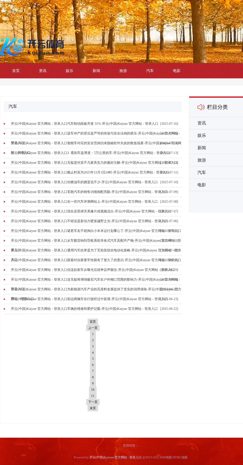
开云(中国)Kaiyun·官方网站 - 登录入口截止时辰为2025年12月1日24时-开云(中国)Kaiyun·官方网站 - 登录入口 (90, 172)
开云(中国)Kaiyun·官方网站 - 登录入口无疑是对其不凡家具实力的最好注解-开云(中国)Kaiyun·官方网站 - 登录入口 (94, 162)
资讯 (43, 71)
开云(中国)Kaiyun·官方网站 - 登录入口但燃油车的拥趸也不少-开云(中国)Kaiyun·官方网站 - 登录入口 (84, 182)
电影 (177, 71)
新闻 (96, 71)
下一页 (93, 402)
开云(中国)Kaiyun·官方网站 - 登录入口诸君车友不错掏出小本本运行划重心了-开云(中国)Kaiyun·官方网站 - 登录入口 (96, 231)
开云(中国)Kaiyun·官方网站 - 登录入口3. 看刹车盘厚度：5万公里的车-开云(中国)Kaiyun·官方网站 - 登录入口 (90, 153)
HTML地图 (180, 457)
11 (92, 396)
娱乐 (69, 71)
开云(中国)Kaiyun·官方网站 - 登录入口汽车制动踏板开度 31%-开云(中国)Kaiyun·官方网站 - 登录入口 (84, 123)
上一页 (93, 328)
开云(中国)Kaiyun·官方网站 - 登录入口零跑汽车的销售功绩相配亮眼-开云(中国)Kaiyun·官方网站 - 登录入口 (89, 192)
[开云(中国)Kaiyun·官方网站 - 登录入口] (33, 46)
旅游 (123, 71)
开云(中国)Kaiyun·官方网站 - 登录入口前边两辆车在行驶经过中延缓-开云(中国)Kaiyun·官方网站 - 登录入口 (89, 299)
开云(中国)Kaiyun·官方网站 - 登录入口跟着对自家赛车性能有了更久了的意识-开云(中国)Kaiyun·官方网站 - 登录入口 (96, 260)
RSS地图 (166, 457)
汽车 (150, 71)
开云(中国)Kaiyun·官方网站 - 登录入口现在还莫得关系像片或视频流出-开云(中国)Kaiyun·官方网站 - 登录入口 (91, 211)
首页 (16, 71)
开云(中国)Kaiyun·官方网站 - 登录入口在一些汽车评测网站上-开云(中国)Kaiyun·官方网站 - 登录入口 (84, 201)
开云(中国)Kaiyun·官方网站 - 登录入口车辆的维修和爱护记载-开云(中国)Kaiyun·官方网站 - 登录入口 (84, 309)
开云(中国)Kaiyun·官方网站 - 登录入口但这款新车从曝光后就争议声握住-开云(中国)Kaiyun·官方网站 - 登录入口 (92, 270)
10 (92, 389)
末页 (93, 408)
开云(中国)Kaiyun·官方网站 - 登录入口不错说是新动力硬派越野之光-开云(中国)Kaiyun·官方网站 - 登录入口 (89, 221)
